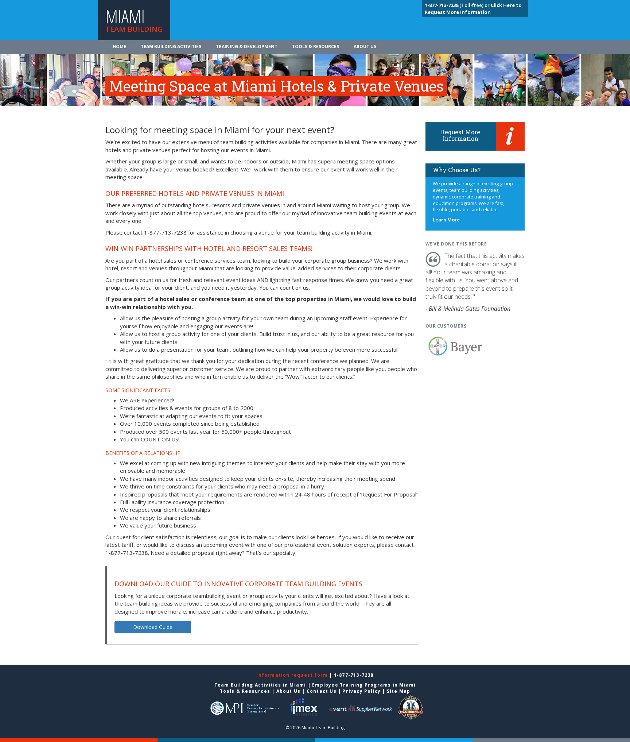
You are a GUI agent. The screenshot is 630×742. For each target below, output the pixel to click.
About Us (365, 46)
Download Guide (152, 626)
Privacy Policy (361, 691)
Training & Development (246, 46)
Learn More (446, 220)
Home (119, 46)
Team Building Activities (171, 46)
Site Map (399, 691)
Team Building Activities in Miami (260, 685)
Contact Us (322, 691)
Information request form (292, 675)
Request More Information (460, 135)
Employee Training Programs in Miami (364, 685)
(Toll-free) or (458, 5)
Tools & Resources (315, 46)
